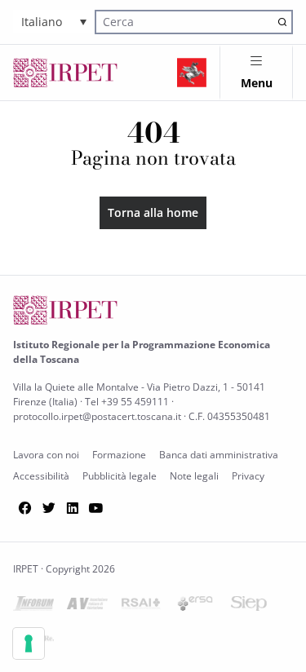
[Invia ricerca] (282, 21)
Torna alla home (153, 212)
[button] (54, 21)
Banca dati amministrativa (218, 455)
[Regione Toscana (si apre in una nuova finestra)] (191, 72)
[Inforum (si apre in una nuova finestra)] (33, 606)
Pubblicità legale (119, 476)
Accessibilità (41, 476)
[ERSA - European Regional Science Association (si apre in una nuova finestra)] (195, 606)
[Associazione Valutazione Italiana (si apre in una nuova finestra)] (87, 606)
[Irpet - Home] (65, 72)
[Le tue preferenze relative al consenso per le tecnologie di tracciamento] (28, 643)
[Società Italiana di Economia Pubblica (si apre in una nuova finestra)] (248, 606)
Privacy (248, 476)
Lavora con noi (46, 455)
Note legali (194, 476)
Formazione (119, 455)
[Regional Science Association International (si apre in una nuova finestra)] (141, 606)
